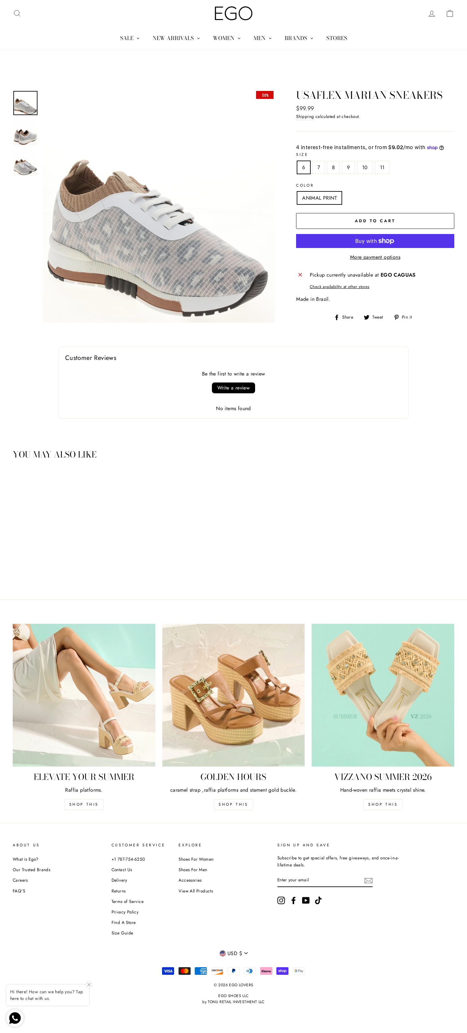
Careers (20, 880)
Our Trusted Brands (31, 869)
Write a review (233, 387)
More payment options (375, 257)
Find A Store (124, 922)
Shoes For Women (196, 859)
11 (382, 167)
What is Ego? (26, 859)
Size (302, 154)
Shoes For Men (193, 869)
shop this (233, 804)
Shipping (305, 116)
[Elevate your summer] (84, 695)
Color (305, 185)
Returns (119, 891)
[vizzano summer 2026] (383, 695)
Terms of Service (128, 901)
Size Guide (122, 933)
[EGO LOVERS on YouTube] (306, 900)
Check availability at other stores (339, 287)
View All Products (196, 891)
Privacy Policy (125, 912)
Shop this (84, 804)
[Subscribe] (368, 880)
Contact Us (122, 869)
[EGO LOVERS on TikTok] (318, 900)
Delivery (119, 880)
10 (365, 167)
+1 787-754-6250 (128, 859)
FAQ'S (19, 891)
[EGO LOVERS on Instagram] (281, 900)
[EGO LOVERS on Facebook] (293, 900)
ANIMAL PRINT (319, 198)
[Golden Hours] (233, 695)
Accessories (190, 880)
